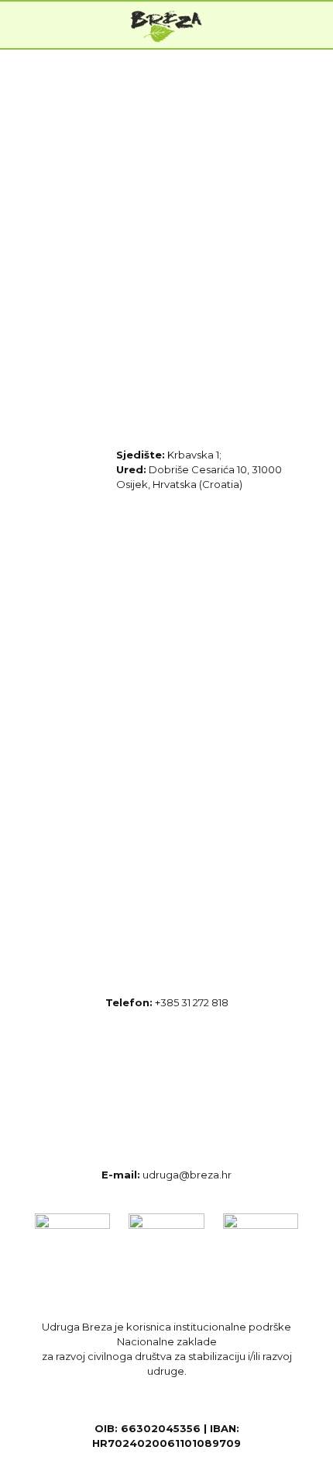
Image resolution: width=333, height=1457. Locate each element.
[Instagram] (205, 615)
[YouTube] (85, 774)
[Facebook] (85, 615)
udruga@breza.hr (187, 1174)
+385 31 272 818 (191, 1002)
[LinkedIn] (205, 774)
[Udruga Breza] (166, 24)
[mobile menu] (312, 25)
